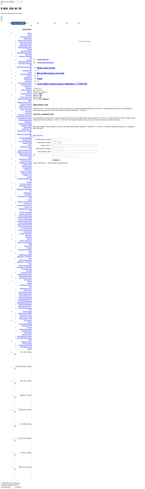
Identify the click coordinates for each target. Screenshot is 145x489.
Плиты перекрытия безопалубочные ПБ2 (24, 216)
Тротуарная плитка (25, 276)
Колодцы (29, 95)
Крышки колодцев (25, 106)
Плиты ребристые (26, 233)
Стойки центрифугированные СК (24, 178)
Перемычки (28, 187)
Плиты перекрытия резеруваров (25, 231)
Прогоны (29, 235)
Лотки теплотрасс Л (25, 150)
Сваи (30, 251)
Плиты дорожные (26, 212)
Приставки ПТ (27, 166)
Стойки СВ (28, 170)
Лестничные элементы (24, 116)
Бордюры (28, 54)
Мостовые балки (26, 44)
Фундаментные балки (24, 53)
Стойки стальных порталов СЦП (26, 172)
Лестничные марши (25, 118)
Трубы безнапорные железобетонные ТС (25, 305)
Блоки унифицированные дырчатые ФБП (25, 329)
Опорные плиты (26, 161)
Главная (5, 23)
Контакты (72, 23)
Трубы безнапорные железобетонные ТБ (25, 298)
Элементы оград (26, 341)
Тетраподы (28, 86)
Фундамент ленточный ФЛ (27, 333)
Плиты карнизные (25, 214)
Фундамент (28, 320)
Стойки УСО (27, 175)
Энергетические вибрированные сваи (25, 273)
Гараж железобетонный (26, 73)
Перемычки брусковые (28, 193)
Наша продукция (18, 23)
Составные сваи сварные (26, 270)
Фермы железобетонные (26, 50)
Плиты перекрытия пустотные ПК (25, 227)
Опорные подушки (25, 159)
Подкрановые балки (25, 47)
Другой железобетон (25, 83)
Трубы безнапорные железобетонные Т (25, 294)
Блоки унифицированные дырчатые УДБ (25, 324)
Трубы (29, 281)
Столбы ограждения (25, 345)
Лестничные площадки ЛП (27, 128)
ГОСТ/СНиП (60, 23)
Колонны (29, 111)
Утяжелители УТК (25, 318)
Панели (29, 182)
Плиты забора (27, 343)
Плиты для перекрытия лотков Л (24, 204)
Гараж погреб (27, 70)
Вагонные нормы (46, 23)
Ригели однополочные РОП (25, 248)
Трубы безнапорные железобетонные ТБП (24, 301)
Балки (30, 33)
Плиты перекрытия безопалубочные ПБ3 (24, 220)
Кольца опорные (26, 104)
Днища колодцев (26, 97)
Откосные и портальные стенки (25, 291)
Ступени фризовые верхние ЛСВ (25, 138)
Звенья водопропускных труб (26, 285)
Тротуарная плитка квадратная (25, 278)
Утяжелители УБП (25, 317)
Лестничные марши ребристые (25, 121)
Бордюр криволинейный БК (25, 60)
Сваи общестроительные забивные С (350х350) (24, 260)
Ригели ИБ (28, 246)
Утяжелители (27, 311)
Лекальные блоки (26, 288)
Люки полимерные (25, 108)
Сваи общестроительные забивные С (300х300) (24, 254)
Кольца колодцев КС (25, 102)
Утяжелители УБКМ (25, 313)
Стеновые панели (26, 184)
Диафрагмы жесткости (28, 80)
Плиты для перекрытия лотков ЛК (25, 208)
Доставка (32, 23)
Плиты (29, 200)
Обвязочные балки (25, 45)
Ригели (29, 239)
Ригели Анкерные (26, 240)
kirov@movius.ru (48, 62)
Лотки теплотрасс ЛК (24, 152)
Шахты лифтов (27, 90)
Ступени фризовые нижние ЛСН (25, 142)
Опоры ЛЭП (27, 164)
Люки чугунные (26, 109)
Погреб (29, 76)
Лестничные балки (25, 42)
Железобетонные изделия (50, 73)
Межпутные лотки (25, 154)
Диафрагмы (28, 77)
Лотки (30, 145)
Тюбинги (29, 88)
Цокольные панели (25, 186)
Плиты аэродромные (25, 201)
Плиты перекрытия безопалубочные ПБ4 (24, 223)
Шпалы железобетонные (26, 92)
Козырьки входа (26, 84)
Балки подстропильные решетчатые (26, 36)
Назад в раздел (38, 135)
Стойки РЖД (27, 168)
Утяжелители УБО (25, 315)
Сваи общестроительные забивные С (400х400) (24, 265)
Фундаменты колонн (25, 115)
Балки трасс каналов (25, 40)
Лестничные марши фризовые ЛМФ (25, 124)
